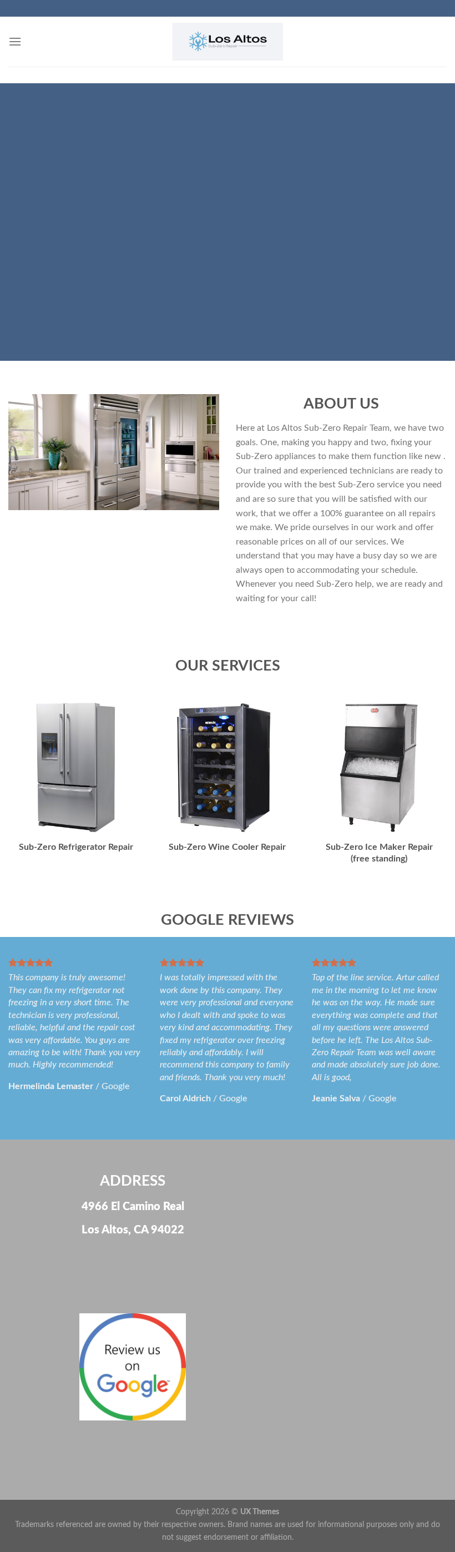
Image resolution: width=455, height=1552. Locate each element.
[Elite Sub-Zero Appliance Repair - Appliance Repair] (227, 42)
